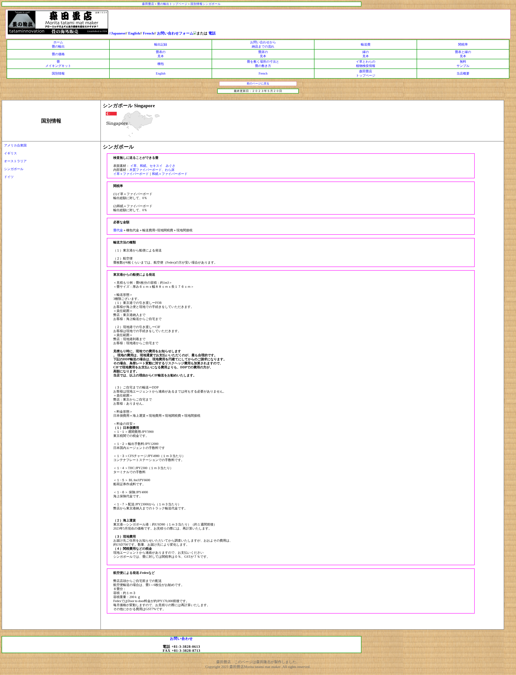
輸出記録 (160, 44)
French (148, 33)
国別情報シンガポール (205, 3)
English (160, 73)
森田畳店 (148, 3)
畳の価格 (58, 54)
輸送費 (365, 44)
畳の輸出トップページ (172, 3)
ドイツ (9, 177)
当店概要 (463, 73)
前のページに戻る (258, 83)
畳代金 (118, 230)
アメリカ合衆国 (15, 145)
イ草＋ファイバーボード (131, 174)
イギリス (10, 153)
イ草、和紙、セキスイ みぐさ (152, 165)
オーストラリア (15, 161)
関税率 (463, 44)
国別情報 (58, 73)
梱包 (160, 63)
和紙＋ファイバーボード (169, 174)
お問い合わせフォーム (175, 33)
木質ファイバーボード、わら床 (152, 169)
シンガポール (13, 169)
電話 (212, 33)
